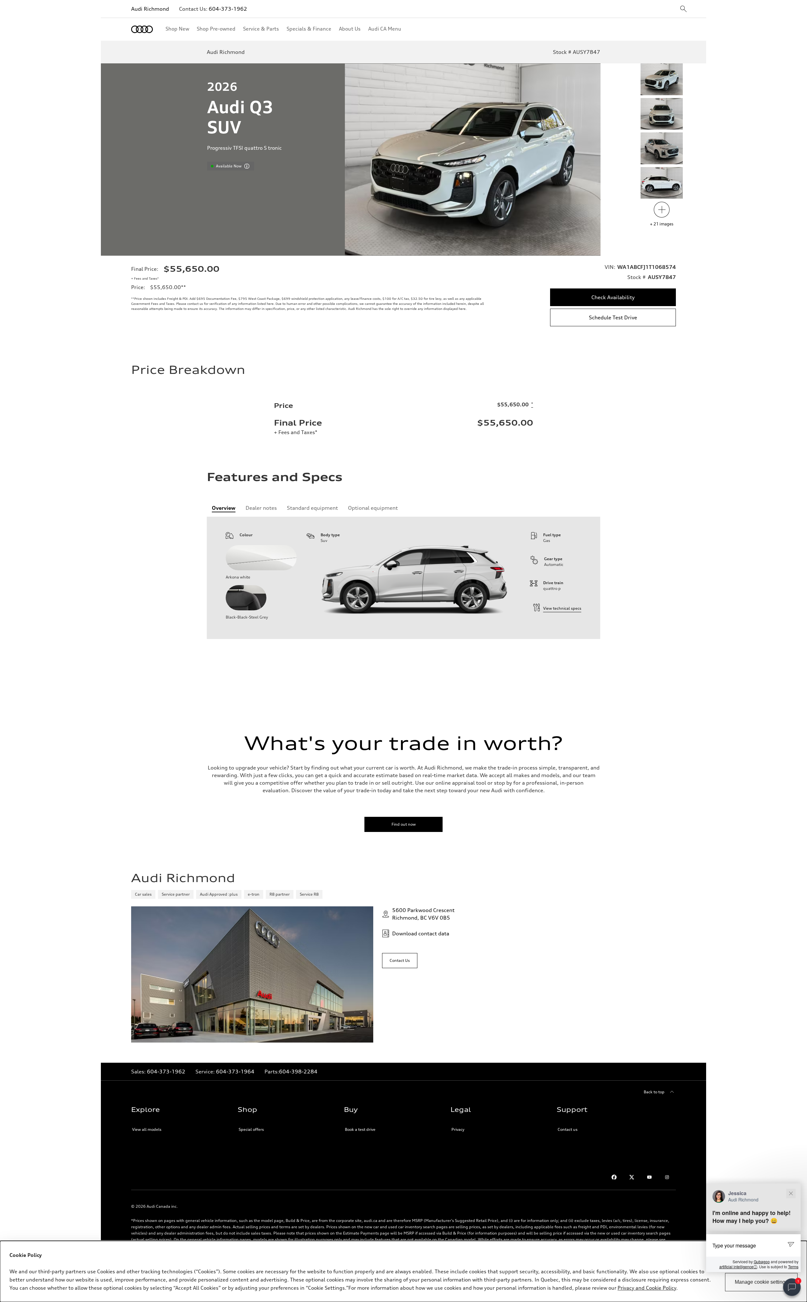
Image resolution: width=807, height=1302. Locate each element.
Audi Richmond (150, 9)
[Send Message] (791, 1245)
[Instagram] (667, 1177)
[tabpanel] (403, 578)
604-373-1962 (228, 9)
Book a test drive (360, 1129)
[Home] (142, 29)
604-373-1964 (235, 1071)
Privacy (457, 1129)
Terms (793, 1266)
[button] (753, 1227)
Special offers (251, 1129)
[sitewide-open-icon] (683, 9)
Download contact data (420, 933)
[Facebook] (614, 1177)
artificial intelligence (738, 1266)
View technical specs (562, 608)
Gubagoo (762, 1261)
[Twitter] (632, 1177)
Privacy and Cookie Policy (647, 1288)
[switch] (792, 1287)
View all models (146, 1129)
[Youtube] (649, 1177)
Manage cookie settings (761, 1282)
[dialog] (403, 1271)
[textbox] (753, 1245)
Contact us (568, 1129)
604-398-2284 (298, 1071)
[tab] (224, 508)
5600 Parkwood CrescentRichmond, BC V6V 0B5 (423, 914)
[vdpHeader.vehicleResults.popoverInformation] (247, 166)
